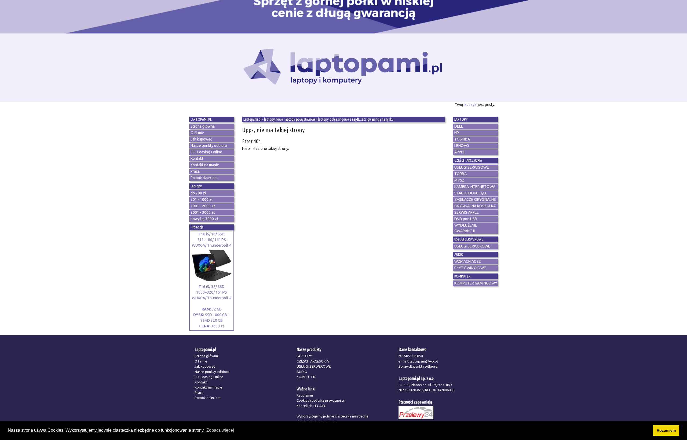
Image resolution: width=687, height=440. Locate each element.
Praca (199, 392)
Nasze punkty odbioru (212, 372)
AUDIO (302, 372)
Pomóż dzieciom (208, 398)
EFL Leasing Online (209, 377)
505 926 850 (413, 356)
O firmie (201, 361)
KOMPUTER (306, 377)
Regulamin (305, 395)
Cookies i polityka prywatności (320, 400)
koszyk (470, 104)
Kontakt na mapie (208, 387)
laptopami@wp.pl (424, 361)
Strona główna (206, 356)
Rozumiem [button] (666, 430)
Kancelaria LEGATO (312, 406)
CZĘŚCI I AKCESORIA (313, 361)
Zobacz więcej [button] (220, 430)
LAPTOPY (304, 356)
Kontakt (201, 382)
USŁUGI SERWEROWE (314, 366)
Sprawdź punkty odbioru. (418, 366)
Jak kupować (205, 366)
